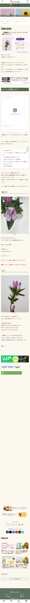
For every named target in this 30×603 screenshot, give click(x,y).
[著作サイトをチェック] (7, 532)
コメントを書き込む (15, 578)
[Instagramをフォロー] (13, 532)
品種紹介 (9, 28)
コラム (22, 594)
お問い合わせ (15, 598)
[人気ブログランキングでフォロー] (11, 372)
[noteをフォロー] (22, 532)
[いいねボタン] (2, 346)
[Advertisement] (15, 440)
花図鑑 (8, 596)
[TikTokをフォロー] (19, 532)
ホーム (8, 594)
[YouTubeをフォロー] (16, 532)
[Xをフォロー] (10, 532)
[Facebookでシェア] (10, 524)
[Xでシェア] (7, 524)
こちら (4, 71)
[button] (22, 524)
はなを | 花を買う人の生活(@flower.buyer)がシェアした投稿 (15, 129)
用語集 (22, 596)
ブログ (4, 28)
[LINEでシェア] (16, 524)
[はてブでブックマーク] (13, 524)
